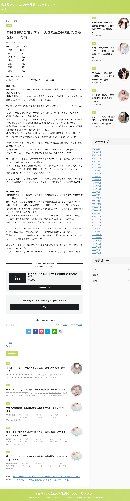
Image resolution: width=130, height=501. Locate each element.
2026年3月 (96, 158)
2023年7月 (96, 250)
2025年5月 (96, 183)
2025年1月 (96, 195)
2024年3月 (96, 225)
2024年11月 (97, 201)
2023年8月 (96, 247)
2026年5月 (96, 152)
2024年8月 (96, 210)
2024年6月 (96, 216)
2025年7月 (96, 176)
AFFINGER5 (99, 497)
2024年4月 (96, 222)
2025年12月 (97, 167)
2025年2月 (96, 192)
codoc (80, 325)
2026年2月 (96, 161)
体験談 (96, 275)
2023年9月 (96, 244)
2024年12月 (97, 198)
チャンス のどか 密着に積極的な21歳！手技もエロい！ (103, 98)
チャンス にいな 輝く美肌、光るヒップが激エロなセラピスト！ (36, 389)
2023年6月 (96, 253)
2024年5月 (96, 219)
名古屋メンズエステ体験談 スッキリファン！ (65, 493)
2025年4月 (96, 186)
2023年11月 (97, 238)
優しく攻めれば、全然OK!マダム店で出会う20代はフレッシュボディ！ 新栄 (46, 476)
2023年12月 (97, 235)
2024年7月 (96, 213)
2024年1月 (96, 231)
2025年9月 (96, 173)
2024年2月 (96, 228)
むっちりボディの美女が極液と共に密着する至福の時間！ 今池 (41, 480)
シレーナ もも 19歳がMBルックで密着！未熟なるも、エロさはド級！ (103, 120)
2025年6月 (96, 180)
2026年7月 (96, 149)
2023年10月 (97, 241)
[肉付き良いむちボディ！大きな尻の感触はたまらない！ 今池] (47, 331)
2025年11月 (97, 170)
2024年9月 (96, 207)
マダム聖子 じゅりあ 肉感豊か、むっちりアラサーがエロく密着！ (103, 76)
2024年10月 (97, 204)
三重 (95, 269)
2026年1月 (96, 164)
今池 (10, 346)
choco (65, 325)
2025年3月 (96, 189)
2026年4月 (96, 155)
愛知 (10, 343)
